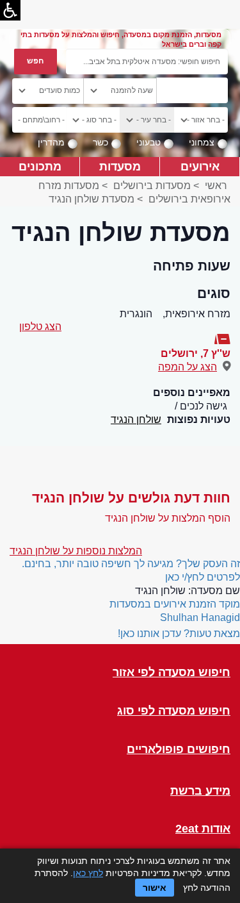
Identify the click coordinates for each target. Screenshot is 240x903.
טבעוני (148, 142)
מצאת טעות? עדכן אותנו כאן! (179, 633)
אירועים (200, 166)
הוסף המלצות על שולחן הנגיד (167, 518)
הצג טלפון (40, 326)
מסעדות (120, 166)
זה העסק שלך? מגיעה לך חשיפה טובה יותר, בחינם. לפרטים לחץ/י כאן (131, 570)
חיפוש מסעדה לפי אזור (171, 673)
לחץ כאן (88, 873)
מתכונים (40, 166)
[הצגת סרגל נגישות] (10, 10)
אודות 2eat (202, 829)
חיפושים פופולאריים (178, 749)
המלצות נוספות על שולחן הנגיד (76, 550)
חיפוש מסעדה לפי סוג (173, 711)
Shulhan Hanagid (200, 617)
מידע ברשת (200, 791)
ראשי (216, 185)
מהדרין (51, 142)
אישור (154, 887)
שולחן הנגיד (136, 419)
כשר (100, 142)
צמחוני (201, 142)
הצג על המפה (187, 366)
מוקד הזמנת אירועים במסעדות (174, 604)
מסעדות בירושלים (152, 185)
